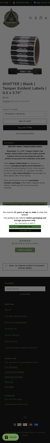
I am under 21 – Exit (25, 230)
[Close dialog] (49, 206)
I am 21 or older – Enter (25, 226)
